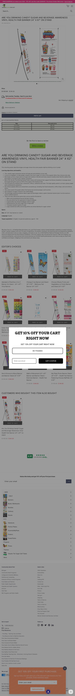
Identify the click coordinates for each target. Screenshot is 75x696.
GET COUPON (51, 361)
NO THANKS (37, 351)
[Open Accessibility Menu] (48, 691)
